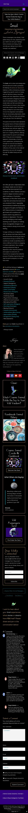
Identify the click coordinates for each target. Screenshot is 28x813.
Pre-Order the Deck (14, 540)
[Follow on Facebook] (12, 375)
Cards (9, 793)
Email (4, 754)
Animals (20, 793)
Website (5, 763)
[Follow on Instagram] (8, 375)
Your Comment (7, 726)
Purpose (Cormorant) (10, 310)
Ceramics (14, 793)
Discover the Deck (14, 470)
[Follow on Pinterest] (20, 375)
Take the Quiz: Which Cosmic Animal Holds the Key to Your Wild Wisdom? (14, 16)
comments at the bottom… (12, 326)
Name (4, 745)
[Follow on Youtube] (16, 375)
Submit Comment (18, 784)
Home (5, 793)
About (5, 798)
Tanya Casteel (12, 677)
